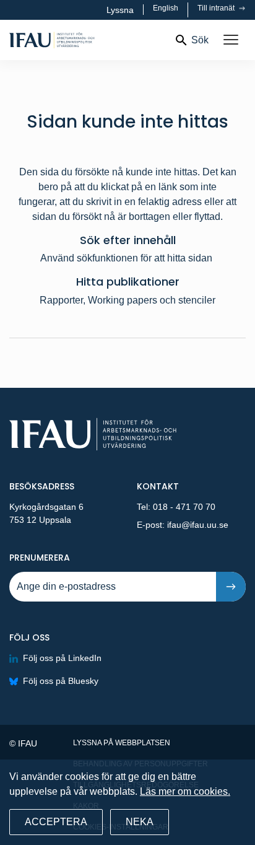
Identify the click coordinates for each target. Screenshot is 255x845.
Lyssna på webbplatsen (121, 742)
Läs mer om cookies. (185, 791)
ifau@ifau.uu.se (197, 525)
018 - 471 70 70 (184, 507)
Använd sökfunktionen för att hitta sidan (127, 258)
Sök (200, 40)
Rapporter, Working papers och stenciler (127, 300)
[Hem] (86, 40)
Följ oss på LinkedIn (62, 658)
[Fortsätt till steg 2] (231, 587)
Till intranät (216, 8)
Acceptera (56, 822)
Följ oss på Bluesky (60, 681)
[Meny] (231, 40)
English (165, 8)
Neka (139, 822)
